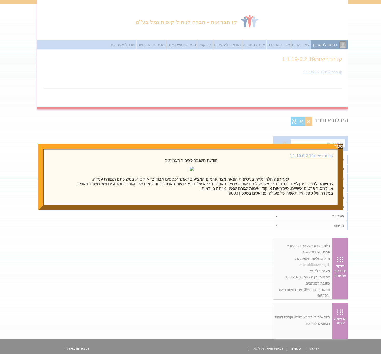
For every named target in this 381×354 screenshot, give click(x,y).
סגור (340, 146)
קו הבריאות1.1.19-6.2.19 (311, 156)
